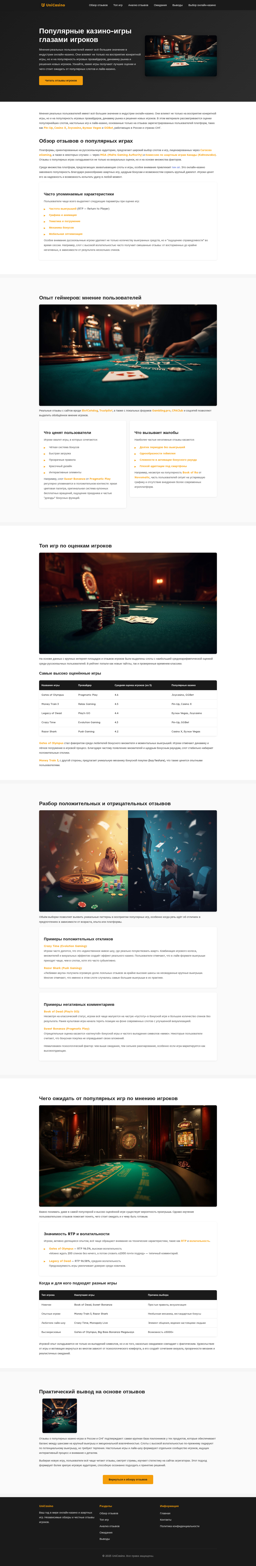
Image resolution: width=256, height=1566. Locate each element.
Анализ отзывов (138, 5)
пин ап (176, 167)
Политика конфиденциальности (179, 1526)
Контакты (165, 1519)
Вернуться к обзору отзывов (128, 1479)
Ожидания (160, 5)
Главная (165, 1513)
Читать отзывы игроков (61, 80)
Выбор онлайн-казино (202, 5)
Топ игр (118, 5)
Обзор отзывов (98, 5)
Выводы (177, 5)
